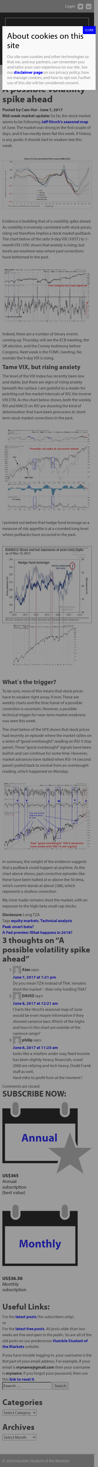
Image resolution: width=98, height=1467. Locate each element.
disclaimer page (28, 72)
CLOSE (89, 30)
